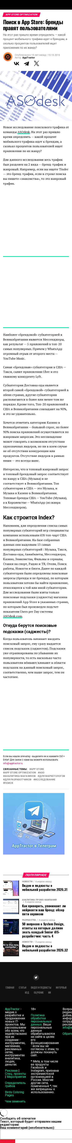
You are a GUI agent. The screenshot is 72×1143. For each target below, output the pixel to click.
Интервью (61, 987)
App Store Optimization (20, 772)
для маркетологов (52, 776)
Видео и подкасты (41, 987)
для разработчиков (18, 779)
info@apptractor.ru (13, 763)
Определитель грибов (15, 1084)
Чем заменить (15, 1101)
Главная (10, 987)
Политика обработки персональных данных (41, 1019)
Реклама (11, 1070)
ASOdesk (23, 132)
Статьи (22, 987)
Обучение (39, 992)
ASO (41, 772)
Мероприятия (16, 1077)
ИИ (49, 992)
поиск (9, 783)
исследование (45, 779)
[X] (36, 63)
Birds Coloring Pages (14, 1093)
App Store (37, 769)
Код (27, 992)
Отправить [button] (7, 1141)
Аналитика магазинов (20, 776)
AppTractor (28, 57)
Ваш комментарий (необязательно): (27, 1128)
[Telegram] (26, 63)
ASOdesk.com (12, 616)
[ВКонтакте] (16, 63)
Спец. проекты (15, 1074)
